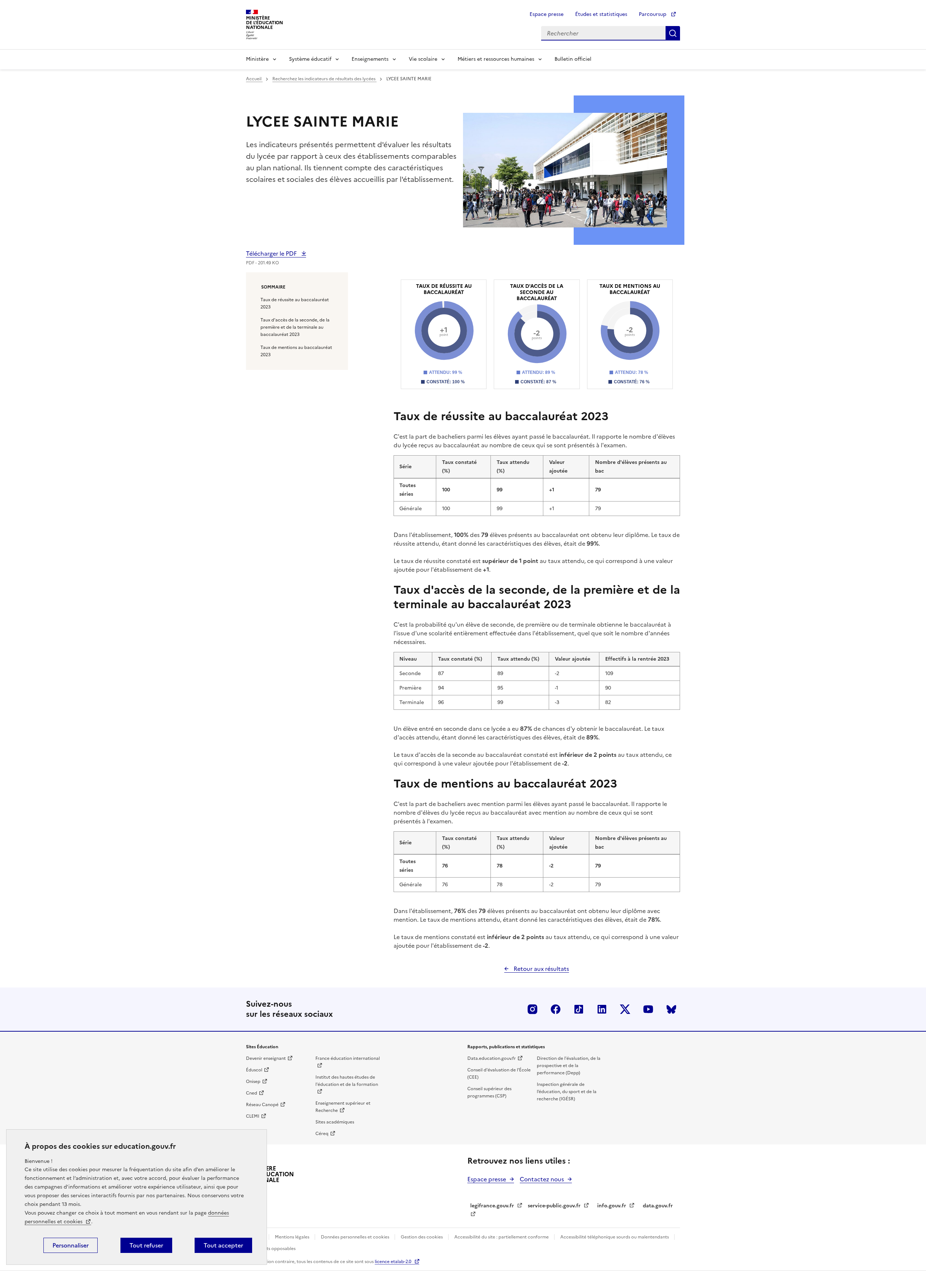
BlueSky (671, 1009)
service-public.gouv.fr (554, 1206)
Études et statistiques (601, 14)
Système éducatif (310, 59)
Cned (251, 1093)
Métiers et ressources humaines (496, 59)
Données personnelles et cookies (355, 1237)
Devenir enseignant (266, 1058)
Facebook (555, 1009)
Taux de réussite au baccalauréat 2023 (294, 303)
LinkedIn (602, 1009)
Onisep (253, 1081)
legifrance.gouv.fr (492, 1206)
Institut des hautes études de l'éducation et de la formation (346, 1081)
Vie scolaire (423, 59)
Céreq (321, 1133)
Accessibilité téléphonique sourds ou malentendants (615, 1237)
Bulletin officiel (573, 59)
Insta (532, 1009)
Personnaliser (70, 1245)
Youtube (648, 1009)
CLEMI (252, 1116)
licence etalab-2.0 (393, 1261)
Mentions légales (292, 1237)
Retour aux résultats (540, 968)
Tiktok (578, 1009)
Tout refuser (146, 1245)
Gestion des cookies (422, 1237)
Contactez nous (542, 1179)
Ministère (257, 59)
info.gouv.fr (611, 1206)
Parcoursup (653, 14)
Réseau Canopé (262, 1104)
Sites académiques (334, 1122)
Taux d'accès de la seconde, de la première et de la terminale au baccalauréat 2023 (295, 327)
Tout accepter (223, 1245)
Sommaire (273, 287)
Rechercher (673, 33)
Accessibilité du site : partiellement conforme (502, 1237)
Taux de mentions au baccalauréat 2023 (296, 351)
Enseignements (370, 59)
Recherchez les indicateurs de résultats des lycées (324, 79)
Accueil (254, 79)
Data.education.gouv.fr (491, 1058)
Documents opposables (271, 1248)
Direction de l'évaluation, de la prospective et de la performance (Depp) (568, 1065)
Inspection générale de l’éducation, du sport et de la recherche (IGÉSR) (566, 1091)
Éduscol (254, 1070)
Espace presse (547, 14)
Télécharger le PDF (272, 253)
